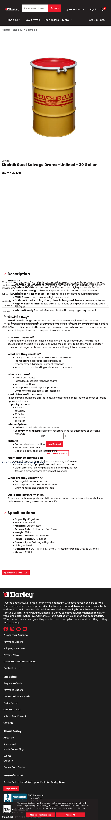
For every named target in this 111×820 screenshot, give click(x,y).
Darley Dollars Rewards (16, 696)
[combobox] (41, 9)
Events (7, 755)
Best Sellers (51, 20)
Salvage (31, 30)
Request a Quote (12, 683)
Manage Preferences (40, 814)
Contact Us (9, 668)
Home (6, 30)
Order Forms (10, 703)
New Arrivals (32, 20)
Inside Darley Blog (13, 749)
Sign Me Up (11, 788)
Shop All (13, 20)
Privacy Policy (11, 655)
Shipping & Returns (14, 648)
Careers (8, 760)
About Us (8, 737)
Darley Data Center (14, 767)
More (65, 20)
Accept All (70, 814)
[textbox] (41, 8)
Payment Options (13, 642)
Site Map (8, 722)
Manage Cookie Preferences (19, 661)
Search (55, 8)
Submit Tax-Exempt (14, 716)
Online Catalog (11, 709)
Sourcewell (9, 744)
